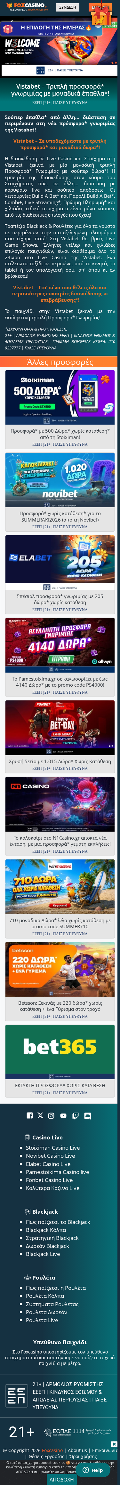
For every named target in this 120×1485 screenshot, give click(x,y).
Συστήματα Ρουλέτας (52, 1304)
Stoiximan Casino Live (53, 1147)
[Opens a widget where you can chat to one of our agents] (92, 1471)
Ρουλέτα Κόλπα (45, 1295)
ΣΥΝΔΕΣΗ (67, 7)
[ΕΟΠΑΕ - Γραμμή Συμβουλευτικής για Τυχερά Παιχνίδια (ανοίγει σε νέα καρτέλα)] (77, 1432)
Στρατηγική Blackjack (52, 1237)
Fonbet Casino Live (49, 1180)
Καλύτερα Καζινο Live (53, 1188)
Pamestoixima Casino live (57, 1172)
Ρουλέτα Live (42, 1320)
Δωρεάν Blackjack (47, 1245)
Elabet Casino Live (48, 1164)
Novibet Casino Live (50, 1155)
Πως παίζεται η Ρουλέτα (56, 1287)
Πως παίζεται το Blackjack (58, 1222)
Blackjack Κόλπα (46, 1230)
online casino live (38, 10)
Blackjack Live (43, 1253)
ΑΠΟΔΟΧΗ (62, 1479)
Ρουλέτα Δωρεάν (46, 1312)
